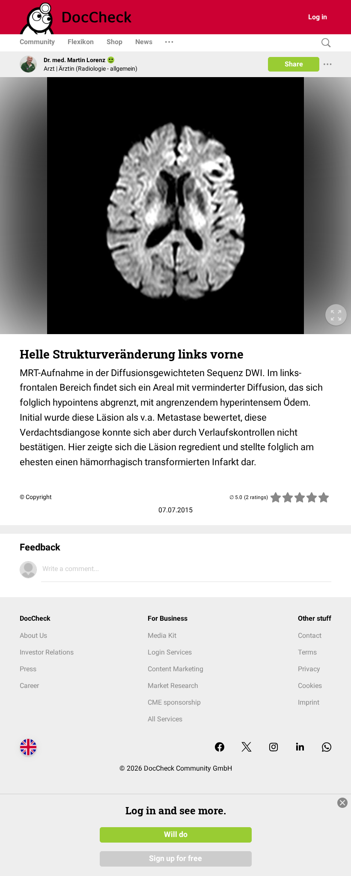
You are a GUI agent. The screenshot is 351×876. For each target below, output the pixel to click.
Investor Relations (47, 652)
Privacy (309, 669)
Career (29, 686)
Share (294, 64)
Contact (309, 635)
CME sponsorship (174, 702)
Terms (307, 652)
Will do (175, 834)
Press (28, 669)
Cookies (310, 686)
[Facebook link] (219, 748)
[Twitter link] (246, 748)
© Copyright (36, 496)
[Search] (324, 43)
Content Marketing (175, 669)
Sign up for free (175, 858)
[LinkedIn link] (300, 748)
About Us (33, 635)
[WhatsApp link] (326, 748)
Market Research (173, 686)
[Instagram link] (273, 748)
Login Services (170, 652)
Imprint (308, 702)
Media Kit (162, 635)
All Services (165, 719)
